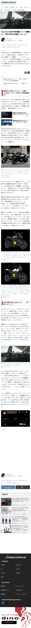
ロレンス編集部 (18, 40)
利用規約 (3, 594)
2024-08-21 (9, 39)
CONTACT (9, 622)
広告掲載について (5, 590)
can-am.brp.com (26, 28)
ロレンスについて (20, 586)
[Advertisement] (12, 442)
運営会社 (3, 586)
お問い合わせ (19, 590)
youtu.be (3, 429)
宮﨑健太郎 (9, 40)
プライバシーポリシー (21, 594)
